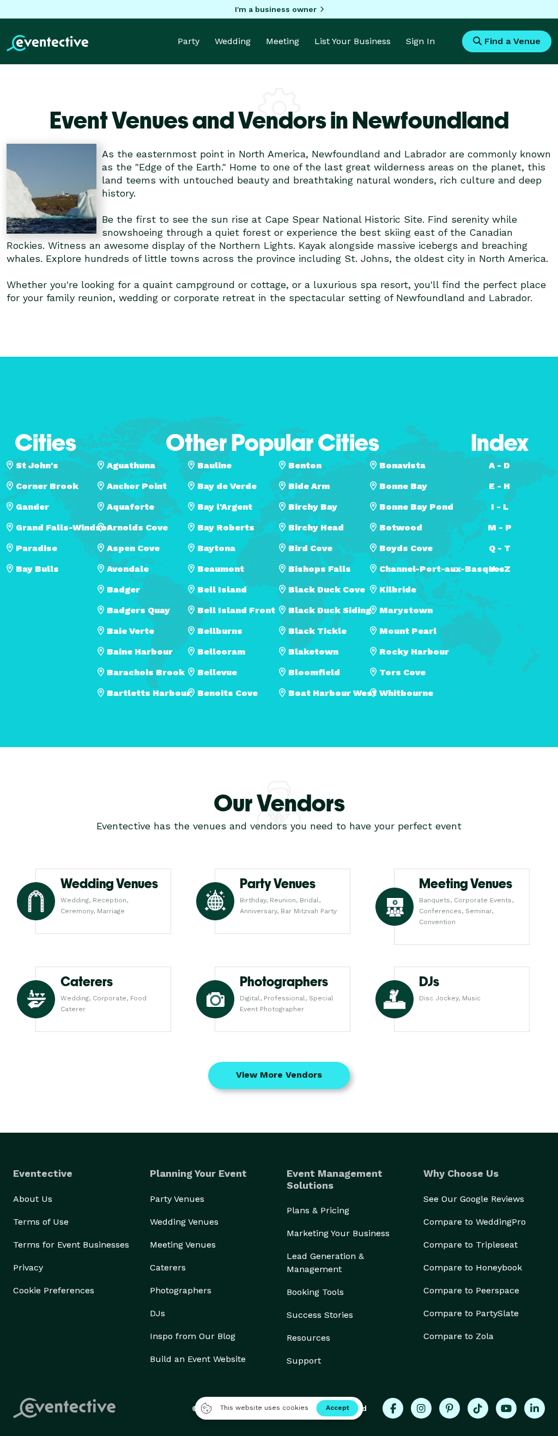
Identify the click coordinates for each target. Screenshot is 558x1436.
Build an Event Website (198, 1359)
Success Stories (320, 1315)
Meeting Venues (183, 1244)
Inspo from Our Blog (192, 1336)
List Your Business (352, 41)
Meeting (282, 41)
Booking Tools (315, 1292)
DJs (157, 1313)
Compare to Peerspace (471, 1290)
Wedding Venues (184, 1222)
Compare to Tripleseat (470, 1244)
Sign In (420, 41)
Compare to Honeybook (472, 1267)
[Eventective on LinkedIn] (534, 1408)
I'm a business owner (276, 9)
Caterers (168, 1267)
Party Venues (177, 1199)
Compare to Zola (458, 1336)
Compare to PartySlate (471, 1313)
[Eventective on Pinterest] (449, 1408)
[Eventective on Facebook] (393, 1408)
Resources (308, 1338)
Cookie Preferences (53, 1290)
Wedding (233, 41)
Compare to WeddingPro (474, 1222)
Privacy (28, 1267)
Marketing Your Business (338, 1233)
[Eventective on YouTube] (506, 1408)
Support (304, 1360)
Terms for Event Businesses (71, 1244)
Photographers (180, 1290)
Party (188, 41)
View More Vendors (279, 1075)
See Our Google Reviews (473, 1199)
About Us (32, 1199)
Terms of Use (41, 1222)
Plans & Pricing (318, 1210)
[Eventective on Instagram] (421, 1408)
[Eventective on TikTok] (478, 1408)
